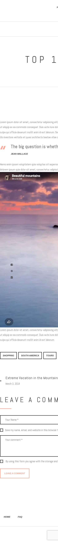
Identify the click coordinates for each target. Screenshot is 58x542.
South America (30, 355)
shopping (8, 355)
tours (50, 355)
